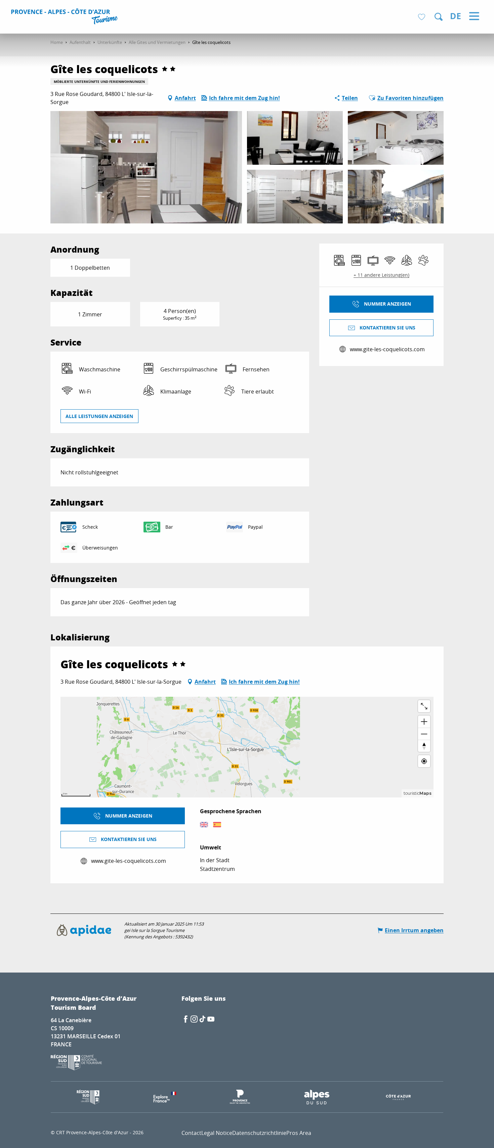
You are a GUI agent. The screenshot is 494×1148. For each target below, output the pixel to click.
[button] (438, 16)
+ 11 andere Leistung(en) (381, 275)
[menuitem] (65, 17)
